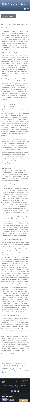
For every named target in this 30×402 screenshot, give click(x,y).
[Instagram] (15, 391)
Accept (4, 399)
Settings (12, 399)
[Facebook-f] (12, 391)
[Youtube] (18, 391)
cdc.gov (13, 85)
